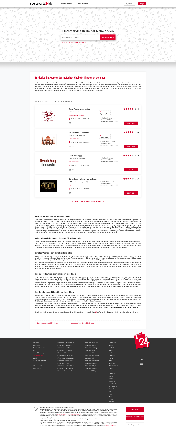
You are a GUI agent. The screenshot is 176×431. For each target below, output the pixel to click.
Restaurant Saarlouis (91, 363)
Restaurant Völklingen (91, 371)
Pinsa (110, 394)
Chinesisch (112, 355)
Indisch (111, 368)
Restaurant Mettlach (91, 353)
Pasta (110, 391)
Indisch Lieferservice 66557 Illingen (47, 323)
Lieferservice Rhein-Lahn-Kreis (65, 371)
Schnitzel (111, 401)
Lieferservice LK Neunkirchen (64, 345)
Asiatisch (111, 348)
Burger (111, 350)
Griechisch (112, 363)
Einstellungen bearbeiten (135, 425)
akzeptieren (134, 409)
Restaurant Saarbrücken (92, 360)
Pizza (110, 396)
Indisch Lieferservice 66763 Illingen (82, 323)
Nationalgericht (113, 386)
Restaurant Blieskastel (91, 342)
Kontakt (35, 358)
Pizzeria (111, 399)
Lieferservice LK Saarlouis (63, 348)
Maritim (111, 378)
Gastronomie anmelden (39, 360)
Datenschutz (36, 345)
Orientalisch (112, 389)
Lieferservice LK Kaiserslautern (65, 358)
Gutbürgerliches (113, 366)
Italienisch (112, 373)
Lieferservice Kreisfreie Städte (64, 360)
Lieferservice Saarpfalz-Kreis (64, 355)
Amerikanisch (113, 342)
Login (142, 4)
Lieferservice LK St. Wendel (64, 350)
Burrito (111, 353)
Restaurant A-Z (37, 368)
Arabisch (111, 345)
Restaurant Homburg (91, 348)
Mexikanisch (112, 383)
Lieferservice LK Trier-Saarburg (65, 368)
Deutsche (111, 358)
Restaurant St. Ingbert (91, 366)
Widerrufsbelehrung (38, 353)
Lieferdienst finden (108, 37)
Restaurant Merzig (90, 350)
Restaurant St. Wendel (91, 368)
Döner (110, 360)
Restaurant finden (82, 4)
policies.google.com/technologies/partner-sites (69, 414)
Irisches (111, 371)
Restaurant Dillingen (90, 345)
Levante (111, 376)
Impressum (36, 342)
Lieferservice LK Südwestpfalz (65, 366)
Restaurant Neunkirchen (92, 355)
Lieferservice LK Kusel (62, 363)
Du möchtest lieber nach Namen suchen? (73, 42)
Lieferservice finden (66, 4)
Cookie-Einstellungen (39, 348)
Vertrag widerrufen (38, 355)
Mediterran (112, 381)
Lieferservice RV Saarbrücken (64, 353)
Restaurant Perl (89, 358)
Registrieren (129, 4)
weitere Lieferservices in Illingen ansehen (88, 201)
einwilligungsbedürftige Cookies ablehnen (135, 417)
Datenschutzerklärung (110, 425)
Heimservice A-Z (37, 366)
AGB (34, 350)
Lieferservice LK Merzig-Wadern (65, 342)
